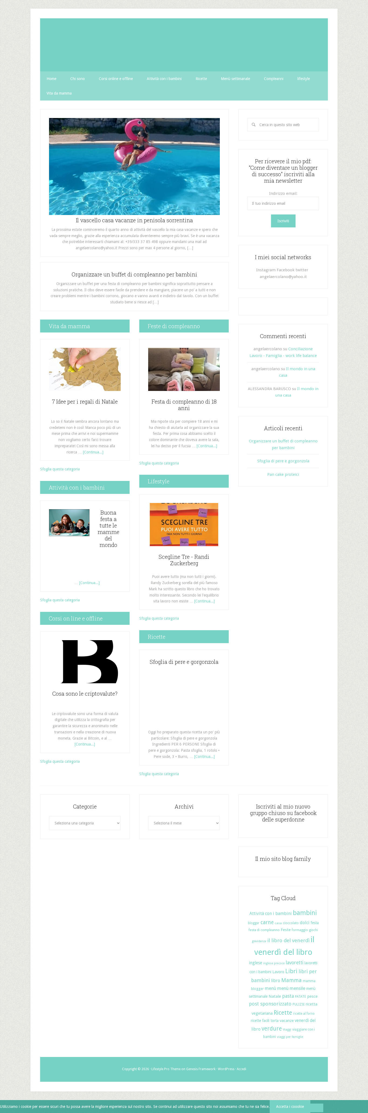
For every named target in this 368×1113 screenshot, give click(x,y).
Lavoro (278, 971)
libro (275, 980)
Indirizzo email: (283, 193)
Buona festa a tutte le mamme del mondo (108, 528)
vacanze (287, 1020)
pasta (288, 996)
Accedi (241, 1069)
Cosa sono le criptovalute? (84, 693)
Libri (291, 971)
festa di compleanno (264, 930)
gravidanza (259, 941)
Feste (286, 929)
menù (270, 988)
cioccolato (291, 923)
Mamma (291, 980)
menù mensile (291, 988)
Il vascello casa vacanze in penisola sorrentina (134, 220)
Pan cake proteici (283, 474)
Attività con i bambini (270, 913)
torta (274, 1020)
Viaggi (287, 1029)
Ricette (283, 1012)
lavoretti (294, 962)
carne (267, 922)
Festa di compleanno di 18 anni (184, 404)
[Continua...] (93, 452)
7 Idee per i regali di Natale (85, 401)
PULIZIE (299, 1004)
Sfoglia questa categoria (60, 469)
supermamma (184, 44)
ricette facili (260, 1020)
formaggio (300, 930)
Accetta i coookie (290, 1106)
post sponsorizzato (270, 1004)
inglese (255, 962)
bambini (305, 913)
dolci (305, 922)
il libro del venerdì (288, 940)
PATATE (300, 996)
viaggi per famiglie (290, 1037)
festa (315, 923)
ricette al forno (304, 1013)
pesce (312, 996)
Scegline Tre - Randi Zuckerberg (184, 560)
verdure (272, 1028)
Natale (275, 996)
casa (278, 923)
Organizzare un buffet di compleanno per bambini (134, 274)
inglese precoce (274, 963)
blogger (253, 923)
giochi (313, 930)
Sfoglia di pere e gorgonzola (184, 661)
